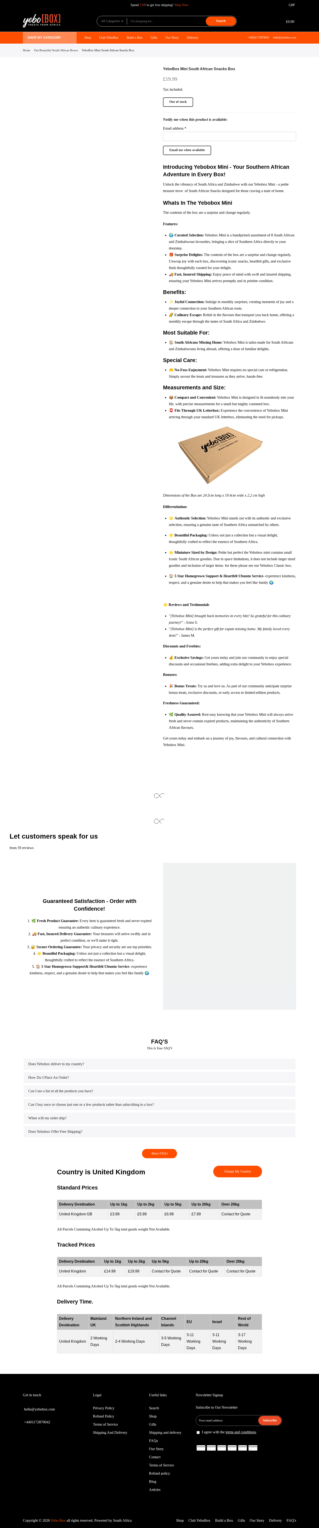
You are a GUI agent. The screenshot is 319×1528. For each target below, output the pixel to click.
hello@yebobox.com (284, 37)
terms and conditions (241, 1432)
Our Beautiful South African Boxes (56, 50)
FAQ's (291, 1520)
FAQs (153, 1441)
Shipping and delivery (165, 1433)
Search (221, 21)
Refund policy (159, 1473)
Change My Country (237, 1171)
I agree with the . (229, 1432)
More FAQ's (160, 1153)
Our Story (172, 37)
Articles (154, 1490)
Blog (152, 1481)
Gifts (154, 37)
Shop (87, 37)
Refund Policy (103, 1416)
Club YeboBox (108, 37)
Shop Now (181, 5)
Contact (154, 1457)
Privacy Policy (103, 1408)
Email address (174, 128)
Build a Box (134, 37)
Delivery (192, 37)
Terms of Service (105, 1424)
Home (26, 50)
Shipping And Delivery (110, 1433)
